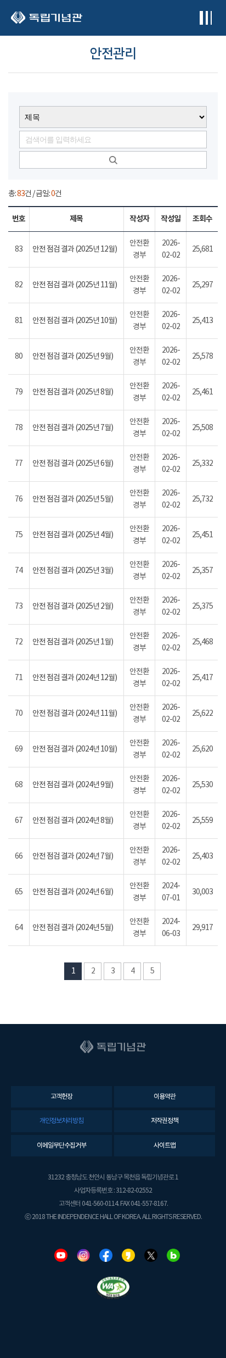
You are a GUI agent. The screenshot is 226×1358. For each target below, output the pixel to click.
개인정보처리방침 (61, 1121)
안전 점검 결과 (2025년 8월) (72, 392)
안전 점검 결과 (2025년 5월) (72, 499)
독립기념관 (46, 18)
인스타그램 (83, 1255)
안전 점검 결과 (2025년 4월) (72, 535)
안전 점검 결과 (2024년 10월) (74, 749)
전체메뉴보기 (205, 17)
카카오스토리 (128, 1255)
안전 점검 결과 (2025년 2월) (72, 606)
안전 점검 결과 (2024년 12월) (74, 678)
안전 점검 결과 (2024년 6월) (72, 892)
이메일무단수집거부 (61, 1145)
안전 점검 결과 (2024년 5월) (72, 927)
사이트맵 (165, 1145)
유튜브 (60, 1255)
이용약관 (165, 1096)
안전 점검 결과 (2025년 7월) (72, 428)
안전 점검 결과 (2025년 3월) (72, 570)
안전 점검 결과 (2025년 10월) (74, 320)
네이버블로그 (173, 1255)
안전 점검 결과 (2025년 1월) (72, 642)
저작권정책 (164, 1121)
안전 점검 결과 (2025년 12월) (74, 249)
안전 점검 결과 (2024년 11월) (74, 713)
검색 (113, 160)
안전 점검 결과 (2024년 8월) (72, 820)
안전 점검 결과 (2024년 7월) (72, 856)
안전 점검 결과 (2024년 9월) (72, 785)
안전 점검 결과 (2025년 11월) (74, 285)
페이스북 (105, 1255)
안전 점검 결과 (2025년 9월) (72, 356)
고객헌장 (61, 1096)
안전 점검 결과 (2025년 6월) (72, 463)
